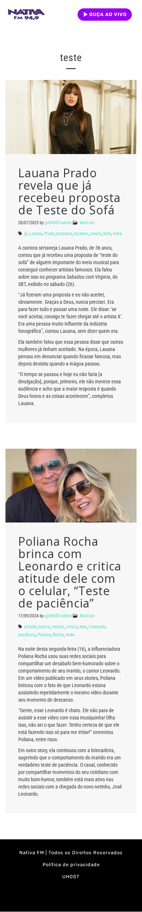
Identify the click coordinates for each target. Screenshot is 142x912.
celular (58, 626)
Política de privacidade (71, 864)
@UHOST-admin (58, 222)
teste (117, 233)
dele (83, 626)
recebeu (81, 233)
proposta (64, 233)
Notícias (87, 222)
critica (72, 626)
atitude (30, 626)
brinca (44, 626)
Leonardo (97, 626)
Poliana (44, 634)
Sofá (107, 233)
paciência (27, 634)
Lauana (35, 233)
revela (95, 233)
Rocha (58, 634)
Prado (49, 233)
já (25, 233)
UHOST (71, 876)
